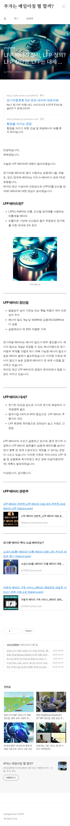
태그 (16, 18)
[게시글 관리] (17, 631)
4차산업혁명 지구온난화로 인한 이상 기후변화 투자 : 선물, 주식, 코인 (27, 769)
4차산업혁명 (13, 644)
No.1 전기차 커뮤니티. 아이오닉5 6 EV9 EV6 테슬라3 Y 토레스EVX (34, 106)
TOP (63, 815)
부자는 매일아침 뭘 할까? (29, 6)
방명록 (29, 18)
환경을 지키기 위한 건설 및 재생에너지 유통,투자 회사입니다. (34, 130)
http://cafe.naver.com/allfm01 (22, 95)
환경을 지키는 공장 (19, 123)
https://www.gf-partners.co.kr (23, 119)
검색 (56, 6)
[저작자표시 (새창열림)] (36, 631)
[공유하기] (13, 631)
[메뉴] (63, 6)
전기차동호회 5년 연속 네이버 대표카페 (33, 100)
